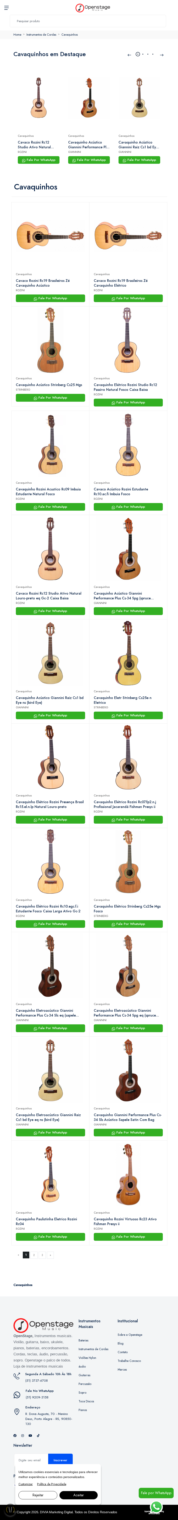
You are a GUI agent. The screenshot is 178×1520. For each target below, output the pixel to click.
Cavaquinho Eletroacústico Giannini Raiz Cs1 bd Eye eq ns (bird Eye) (48, 1117)
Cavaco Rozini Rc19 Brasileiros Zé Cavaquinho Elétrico (121, 283)
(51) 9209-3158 (37, 1397)
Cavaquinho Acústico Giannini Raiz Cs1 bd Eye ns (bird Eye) (138, 145)
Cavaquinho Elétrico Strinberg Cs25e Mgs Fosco (127, 909)
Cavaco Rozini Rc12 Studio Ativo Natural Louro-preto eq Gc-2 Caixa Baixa (34, 145)
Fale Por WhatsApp (40, 159)
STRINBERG (23, 390)
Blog (121, 1343)
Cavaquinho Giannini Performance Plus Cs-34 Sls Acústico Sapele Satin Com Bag (128, 1117)
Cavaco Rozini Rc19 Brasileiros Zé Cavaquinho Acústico (43, 283)
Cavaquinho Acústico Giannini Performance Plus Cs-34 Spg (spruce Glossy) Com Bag (89, 145)
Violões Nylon (87, 1358)
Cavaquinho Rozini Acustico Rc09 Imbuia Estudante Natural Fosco (48, 492)
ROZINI (22, 152)
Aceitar (78, 1495)
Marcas (122, 1369)
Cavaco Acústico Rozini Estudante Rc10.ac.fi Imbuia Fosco (121, 492)
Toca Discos (86, 1401)
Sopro (82, 1392)
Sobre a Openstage (130, 1335)
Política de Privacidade (51, 1484)
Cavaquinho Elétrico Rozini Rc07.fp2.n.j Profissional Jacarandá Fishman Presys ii (125, 804)
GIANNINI (74, 152)
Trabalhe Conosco (129, 1361)
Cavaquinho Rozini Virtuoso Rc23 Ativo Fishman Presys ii (125, 1221)
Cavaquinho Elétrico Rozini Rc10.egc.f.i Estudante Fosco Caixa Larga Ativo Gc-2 (48, 909)
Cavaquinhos (69, 34)
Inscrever (60, 1460)
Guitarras (84, 1375)
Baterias (83, 1340)
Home (17, 34)
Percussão (85, 1384)
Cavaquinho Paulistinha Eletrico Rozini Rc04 (46, 1221)
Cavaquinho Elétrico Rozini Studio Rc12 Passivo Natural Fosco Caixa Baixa (125, 387)
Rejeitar (37, 1495)
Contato (123, 1352)
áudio (82, 1366)
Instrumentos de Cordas (41, 34)
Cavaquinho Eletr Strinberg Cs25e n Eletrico (123, 700)
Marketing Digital (61, 1512)
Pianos (83, 1410)
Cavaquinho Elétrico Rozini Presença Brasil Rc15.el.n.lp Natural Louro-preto (50, 804)
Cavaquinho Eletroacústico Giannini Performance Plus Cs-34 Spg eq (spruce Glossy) (125, 1013)
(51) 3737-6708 (36, 1380)
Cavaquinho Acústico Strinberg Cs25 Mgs (49, 385)
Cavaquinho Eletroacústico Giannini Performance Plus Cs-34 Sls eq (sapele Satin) (46, 1013)
